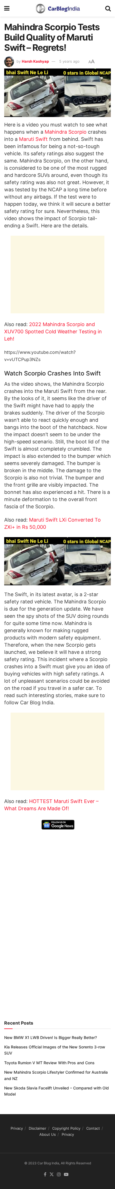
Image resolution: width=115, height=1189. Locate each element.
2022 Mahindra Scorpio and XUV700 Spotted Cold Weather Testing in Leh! (53, 331)
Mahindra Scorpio (66, 132)
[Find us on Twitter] (51, 1175)
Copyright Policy (66, 1128)
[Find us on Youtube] (66, 1175)
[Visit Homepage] (57, 8)
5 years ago (69, 61)
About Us (47, 1134)
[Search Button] (108, 8)
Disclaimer (37, 1128)
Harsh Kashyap (35, 61)
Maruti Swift (34, 139)
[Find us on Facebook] (45, 1175)
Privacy (17, 1128)
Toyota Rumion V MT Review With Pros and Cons (49, 1062)
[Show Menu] (6, 8)
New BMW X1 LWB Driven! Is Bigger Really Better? (50, 1037)
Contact (93, 1128)
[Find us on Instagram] (59, 1175)
